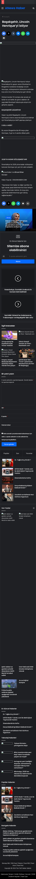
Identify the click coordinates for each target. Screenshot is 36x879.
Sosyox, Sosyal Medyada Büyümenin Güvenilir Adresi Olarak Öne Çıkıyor (9, 363)
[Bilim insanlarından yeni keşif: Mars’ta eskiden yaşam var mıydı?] (7, 755)
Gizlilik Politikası (19, 874)
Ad (3, 408)
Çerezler (28, 874)
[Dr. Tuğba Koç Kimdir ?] (7, 462)
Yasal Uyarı (24, 876)
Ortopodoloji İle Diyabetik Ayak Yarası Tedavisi (7, 343)
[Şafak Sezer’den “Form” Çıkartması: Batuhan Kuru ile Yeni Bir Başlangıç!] (26, 353)
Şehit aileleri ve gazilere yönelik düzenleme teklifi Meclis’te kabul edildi (8, 671)
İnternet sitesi (6, 425)
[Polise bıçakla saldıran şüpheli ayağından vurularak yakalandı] (9, 683)
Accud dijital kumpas (23, 681)
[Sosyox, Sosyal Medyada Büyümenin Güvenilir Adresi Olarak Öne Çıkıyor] (9, 353)
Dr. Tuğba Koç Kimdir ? (23, 460)
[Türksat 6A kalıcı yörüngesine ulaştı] (7, 746)
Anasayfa (6, 17)
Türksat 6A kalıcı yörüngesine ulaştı (21, 744)
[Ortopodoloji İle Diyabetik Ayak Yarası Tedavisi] (9, 335)
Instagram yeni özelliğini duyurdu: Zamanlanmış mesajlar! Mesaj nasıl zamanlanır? (23, 764)
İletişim (11, 874)
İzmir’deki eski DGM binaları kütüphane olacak (26, 669)
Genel (8, 217)
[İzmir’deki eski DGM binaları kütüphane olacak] (26, 589)
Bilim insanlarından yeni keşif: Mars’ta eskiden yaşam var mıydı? (22, 754)
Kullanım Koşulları (14, 876)
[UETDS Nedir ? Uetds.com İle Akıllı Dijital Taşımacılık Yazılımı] (7, 472)
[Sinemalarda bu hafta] (7, 480)
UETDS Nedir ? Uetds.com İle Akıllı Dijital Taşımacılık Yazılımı (24, 471)
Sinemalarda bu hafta (23, 478)
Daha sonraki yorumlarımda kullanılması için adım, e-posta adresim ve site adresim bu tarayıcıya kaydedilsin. (17, 436)
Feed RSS (27, 863)
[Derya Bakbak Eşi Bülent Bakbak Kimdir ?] (7, 488)
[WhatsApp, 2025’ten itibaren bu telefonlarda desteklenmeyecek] (7, 774)
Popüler (6, 453)
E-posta (5, 416)
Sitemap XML (6, 863)
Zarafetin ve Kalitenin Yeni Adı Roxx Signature (24, 496)
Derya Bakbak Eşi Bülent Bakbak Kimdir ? (23, 487)
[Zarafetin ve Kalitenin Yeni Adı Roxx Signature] (7, 497)
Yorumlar (29, 453)
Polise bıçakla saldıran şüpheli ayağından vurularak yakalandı (9, 693)
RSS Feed (14, 863)
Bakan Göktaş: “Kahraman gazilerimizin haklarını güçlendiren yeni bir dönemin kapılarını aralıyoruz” (17, 224)
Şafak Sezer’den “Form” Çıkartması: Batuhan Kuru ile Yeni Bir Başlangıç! (26, 363)
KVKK (33, 874)
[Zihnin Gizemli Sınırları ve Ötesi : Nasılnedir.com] (26, 335)
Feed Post (20, 865)
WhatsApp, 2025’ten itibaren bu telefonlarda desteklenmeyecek (23, 774)
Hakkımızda (4, 874)
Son (17, 453)
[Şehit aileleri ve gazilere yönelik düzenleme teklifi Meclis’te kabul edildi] (9, 589)
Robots (20, 863)
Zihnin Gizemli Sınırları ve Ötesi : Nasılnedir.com (25, 343)
